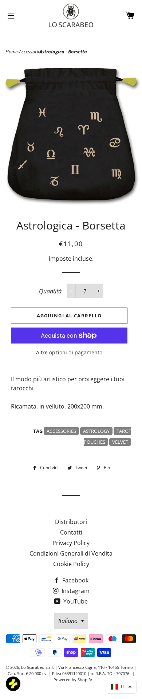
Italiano (68, 621)
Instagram (75, 591)
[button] (121, 686)
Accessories (61, 431)
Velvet (120, 442)
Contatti (71, 532)
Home (11, 51)
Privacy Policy (71, 543)
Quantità (50, 291)
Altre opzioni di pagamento (69, 352)
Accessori (28, 51)
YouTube (75, 601)
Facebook (74, 580)
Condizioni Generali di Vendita (71, 553)
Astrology (96, 431)
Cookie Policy (71, 564)
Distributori (71, 522)
